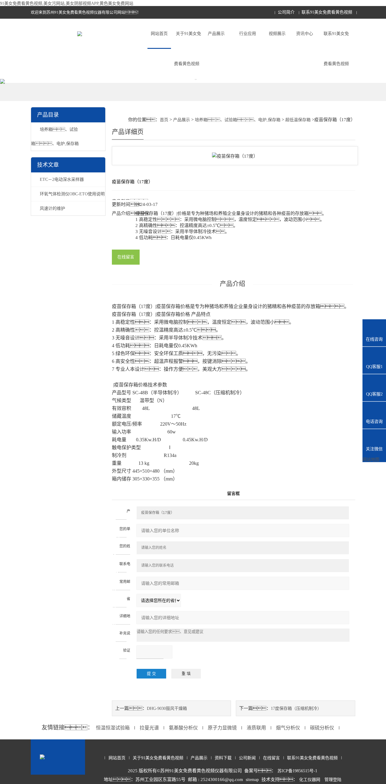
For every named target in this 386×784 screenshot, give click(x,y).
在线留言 (125, 257)
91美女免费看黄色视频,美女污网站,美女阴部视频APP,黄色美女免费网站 (66, 3)
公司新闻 (247, 758)
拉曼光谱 (149, 727)
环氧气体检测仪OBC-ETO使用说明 (72, 194)
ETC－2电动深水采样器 (62, 179)
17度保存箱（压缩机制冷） (296, 708)
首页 (164, 120)
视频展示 (277, 33)
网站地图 (370, 459)
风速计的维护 (52, 208)
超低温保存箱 (298, 120)
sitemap (252, 779)
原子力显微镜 (222, 727)
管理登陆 (332, 779)
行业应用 (247, 33)
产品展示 (216, 33)
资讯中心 (304, 33)
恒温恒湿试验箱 (113, 727)
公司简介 (286, 12)
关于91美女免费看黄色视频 (187, 48)
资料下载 (223, 758)
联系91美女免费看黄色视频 (327, 12)
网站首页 (159, 33)
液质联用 (256, 727)
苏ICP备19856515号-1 (297, 771)
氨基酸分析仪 (183, 727)
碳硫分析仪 (322, 727)
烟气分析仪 (288, 727)
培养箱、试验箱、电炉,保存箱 (237, 120)
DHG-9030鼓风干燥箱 (167, 708)
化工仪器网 (309, 779)
